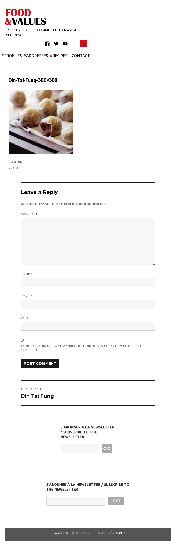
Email (26, 296)
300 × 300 (14, 168)
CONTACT (79, 55)
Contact (122, 532)
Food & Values (57, 532)
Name (26, 274)
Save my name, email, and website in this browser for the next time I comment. (82, 348)
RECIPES (58, 55)
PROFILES (12, 55)
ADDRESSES (36, 55)
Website (28, 317)
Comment (30, 214)
